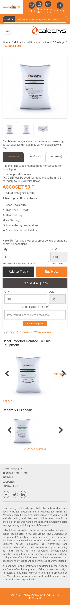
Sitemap (8, 477)
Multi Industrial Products (27, 42)
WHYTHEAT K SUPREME (35, 449)
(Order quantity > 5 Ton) (35, 306)
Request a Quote (35, 283)
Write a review (42, 332)
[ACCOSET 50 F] (35, 86)
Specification (34, 156)
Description (13, 156)
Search (8, 19)
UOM (53, 249)
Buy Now (51, 272)
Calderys (9, 481)
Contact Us (10, 486)
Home (6, 42)
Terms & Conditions (15, 473)
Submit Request (35, 323)
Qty (5, 249)
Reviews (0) (56, 156)
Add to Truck (18, 272)
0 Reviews (26, 332)
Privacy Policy (12, 469)
